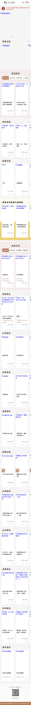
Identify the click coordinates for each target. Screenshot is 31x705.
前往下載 (15, 698)
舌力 (3, 183)
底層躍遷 (19, 183)
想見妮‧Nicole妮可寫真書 (7, 631)
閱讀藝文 (26, 250)
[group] (15, 25)
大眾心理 (12, 78)
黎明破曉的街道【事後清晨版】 (21, 226)
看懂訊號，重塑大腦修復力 (21, 434)
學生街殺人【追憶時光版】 (7, 226)
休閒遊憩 (19, 250)
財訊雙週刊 (20, 275)
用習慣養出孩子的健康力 (21, 553)
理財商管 (5, 78)
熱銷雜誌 (5, 250)
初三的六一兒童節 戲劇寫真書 (7, 553)
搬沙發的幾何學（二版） (21, 514)
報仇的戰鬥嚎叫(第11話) (7, 592)
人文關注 (26, 78)
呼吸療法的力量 (7, 433)
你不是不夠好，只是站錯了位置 (21, 103)
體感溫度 (5, 355)
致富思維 (5, 394)
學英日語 (12, 250)
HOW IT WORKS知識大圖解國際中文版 (7, 318)
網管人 (19, 316)
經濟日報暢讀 (6, 673)
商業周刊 (5, 275)
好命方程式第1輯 (7, 474)
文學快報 (19, 78)
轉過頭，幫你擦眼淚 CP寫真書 (21, 631)
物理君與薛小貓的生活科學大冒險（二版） (7, 515)
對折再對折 (20, 355)
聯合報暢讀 (20, 673)
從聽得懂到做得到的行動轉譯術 (7, 103)
